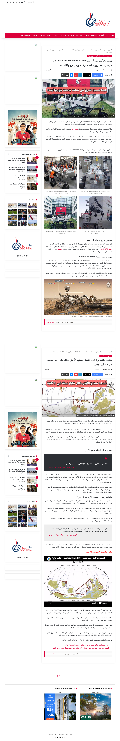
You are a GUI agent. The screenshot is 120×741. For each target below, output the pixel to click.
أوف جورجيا (51, 322)
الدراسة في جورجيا (93, 56)
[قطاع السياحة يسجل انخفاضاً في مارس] (32, 186)
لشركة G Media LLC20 (54, 734)
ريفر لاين (60, 692)
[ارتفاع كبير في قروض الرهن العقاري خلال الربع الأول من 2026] (12, 223)
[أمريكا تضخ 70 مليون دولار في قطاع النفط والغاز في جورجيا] (32, 169)
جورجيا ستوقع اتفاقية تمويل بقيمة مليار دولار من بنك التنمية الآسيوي (16, 160)
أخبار (102, 35)
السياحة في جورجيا (91, 35)
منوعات (56, 35)
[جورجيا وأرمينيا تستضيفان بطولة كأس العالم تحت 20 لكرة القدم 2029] (12, 211)
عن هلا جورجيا (25, 35)
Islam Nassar (107, 70)
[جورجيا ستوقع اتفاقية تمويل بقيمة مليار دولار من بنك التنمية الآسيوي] (32, 160)
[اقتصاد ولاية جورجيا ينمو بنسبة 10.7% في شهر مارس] (32, 178)
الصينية (60, 249)
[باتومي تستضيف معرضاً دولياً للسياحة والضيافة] (22, 211)
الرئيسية (109, 35)
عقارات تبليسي (95, 692)
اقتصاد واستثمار (77, 35)
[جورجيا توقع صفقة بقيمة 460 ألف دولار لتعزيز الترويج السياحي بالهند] (12, 217)
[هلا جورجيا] (98, 18)
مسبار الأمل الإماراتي (105, 249)
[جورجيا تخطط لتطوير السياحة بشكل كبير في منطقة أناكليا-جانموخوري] (32, 223)
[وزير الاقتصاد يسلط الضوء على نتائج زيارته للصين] (22, 223)
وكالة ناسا (75, 129)
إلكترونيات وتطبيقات (93, 50)
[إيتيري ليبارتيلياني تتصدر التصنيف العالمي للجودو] (22, 217)
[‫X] (25, 256)
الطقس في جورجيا (39, 35)
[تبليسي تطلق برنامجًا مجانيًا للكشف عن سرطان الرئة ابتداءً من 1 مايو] (32, 217)
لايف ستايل (65, 35)
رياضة (49, 35)
